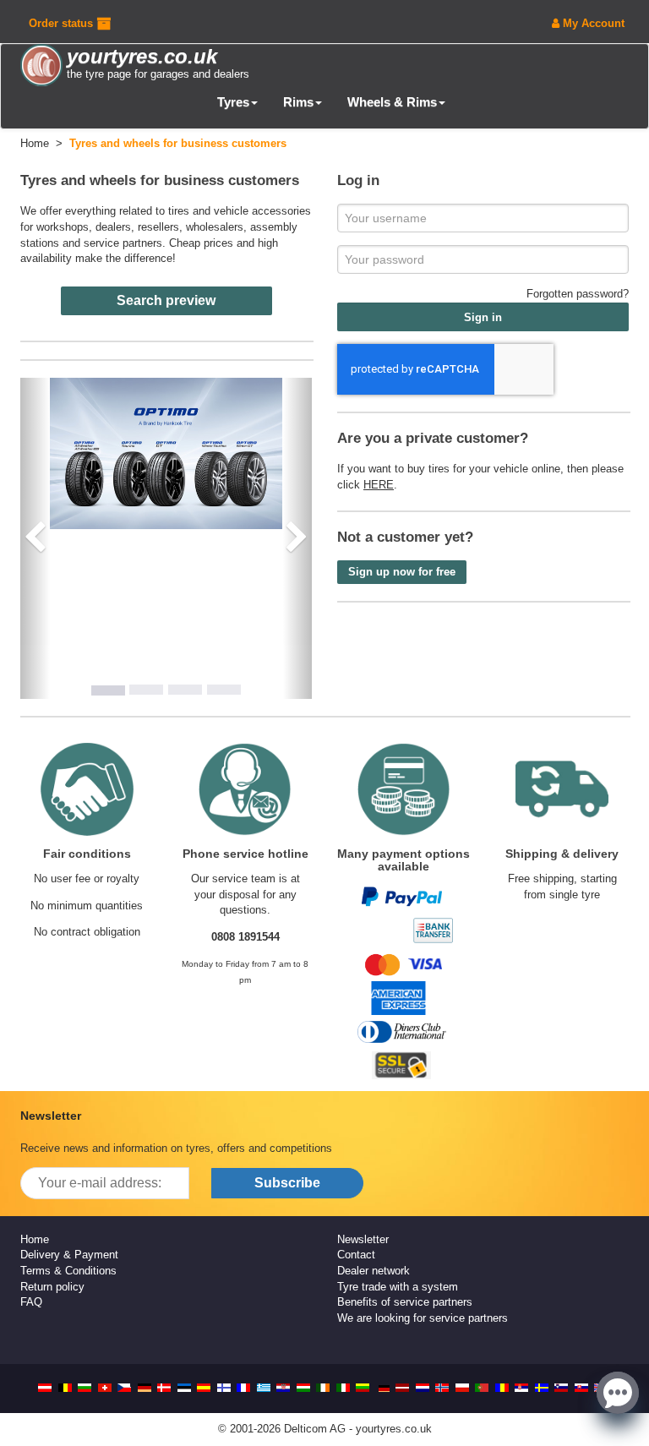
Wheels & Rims (392, 102)
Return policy (52, 1286)
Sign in (483, 317)
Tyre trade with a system (397, 1286)
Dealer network (373, 1270)
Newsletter (363, 1239)
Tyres (233, 102)
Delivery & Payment (69, 1254)
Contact (356, 1254)
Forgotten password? (577, 293)
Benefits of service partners (404, 1302)
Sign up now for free (401, 571)
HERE (378, 484)
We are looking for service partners (422, 1318)
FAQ (31, 1302)
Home (34, 1239)
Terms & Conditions (68, 1270)
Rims (298, 102)
